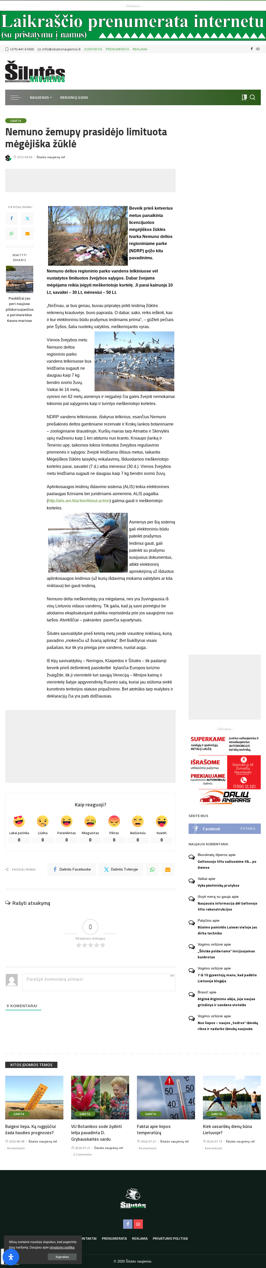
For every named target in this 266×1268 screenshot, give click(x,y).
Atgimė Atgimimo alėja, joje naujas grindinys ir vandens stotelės (226, 1001)
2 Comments (82, 1154)
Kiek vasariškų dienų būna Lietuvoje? (227, 1129)
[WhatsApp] (11, 233)
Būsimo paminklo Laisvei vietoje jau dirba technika (227, 930)
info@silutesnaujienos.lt (61, 49)
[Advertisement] (99, 180)
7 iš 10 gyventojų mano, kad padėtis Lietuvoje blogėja (227, 978)
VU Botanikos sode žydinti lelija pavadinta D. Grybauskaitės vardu (96, 1133)
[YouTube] (258, 49)
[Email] (27, 233)
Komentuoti (16, 1148)
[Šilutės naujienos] (35, 71)
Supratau (62, 1257)
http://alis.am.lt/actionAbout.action (79, 501)
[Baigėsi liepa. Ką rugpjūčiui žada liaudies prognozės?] (34, 1097)
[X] (27, 218)
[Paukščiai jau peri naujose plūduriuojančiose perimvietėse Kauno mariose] (19, 279)
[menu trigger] (18, 97)
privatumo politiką (62, 1247)
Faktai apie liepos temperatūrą (154, 1129)
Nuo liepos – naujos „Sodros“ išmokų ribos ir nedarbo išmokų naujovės (228, 1025)
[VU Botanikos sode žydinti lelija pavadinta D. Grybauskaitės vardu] (100, 1097)
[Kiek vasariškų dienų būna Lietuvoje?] (232, 1097)
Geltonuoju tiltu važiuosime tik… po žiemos (227, 864)
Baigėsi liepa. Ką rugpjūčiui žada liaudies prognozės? (30, 1129)
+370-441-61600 (22, 49)
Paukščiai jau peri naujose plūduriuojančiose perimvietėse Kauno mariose (20, 309)
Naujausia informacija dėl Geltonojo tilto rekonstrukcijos (227, 906)
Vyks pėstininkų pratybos (218, 885)
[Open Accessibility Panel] (11, 1257)
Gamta (15, 121)
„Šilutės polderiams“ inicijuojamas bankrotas (226, 954)
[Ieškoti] (252, 97)
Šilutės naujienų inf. (51, 157)
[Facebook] (252, 49)
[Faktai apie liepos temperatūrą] (166, 1097)
